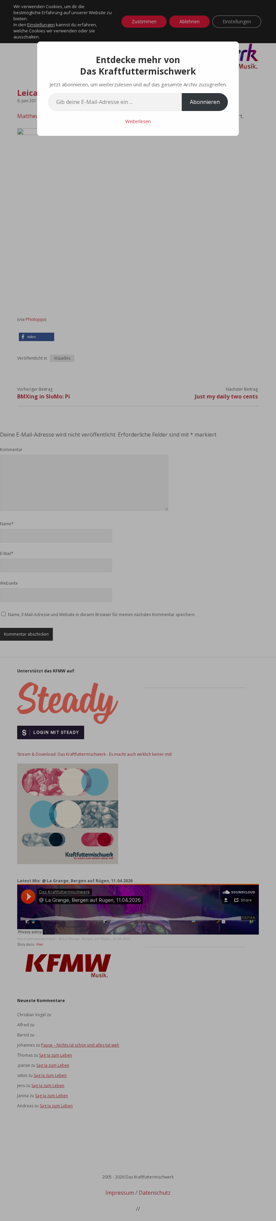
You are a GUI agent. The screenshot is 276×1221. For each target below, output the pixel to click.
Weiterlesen (138, 121)
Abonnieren (205, 102)
